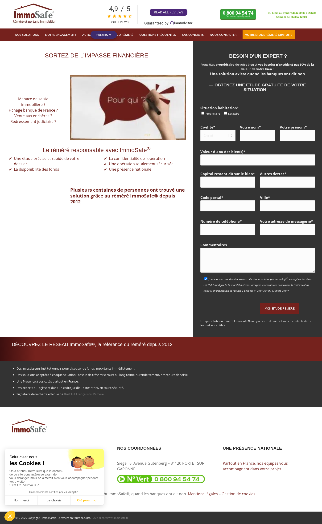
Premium (104, 35)
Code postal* (211, 197)
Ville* (265, 197)
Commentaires (213, 244)
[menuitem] (27, 34)
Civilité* (207, 127)
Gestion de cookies (238, 493)
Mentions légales (203, 493)
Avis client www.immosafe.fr (110, 518)
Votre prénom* (293, 127)
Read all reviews (168, 12)
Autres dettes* (273, 173)
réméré (120, 196)
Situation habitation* (219, 110)
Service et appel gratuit (238, 14)
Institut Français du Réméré (84, 394)
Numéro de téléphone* (221, 221)
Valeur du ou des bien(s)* (222, 151)
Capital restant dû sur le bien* (227, 173)
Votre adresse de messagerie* (286, 221)
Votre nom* (250, 127)
